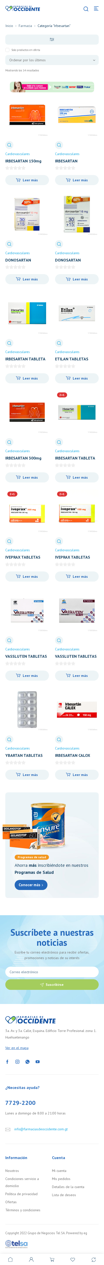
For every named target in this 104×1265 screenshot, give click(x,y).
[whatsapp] (27, 1061)
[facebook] (7, 1061)
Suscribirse (55, 984)
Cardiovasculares (17, 154)
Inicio (9, 25)
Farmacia (25, 25)
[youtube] (38, 1061)
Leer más (30, 180)
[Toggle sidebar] (52, 40)
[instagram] (17, 1061)
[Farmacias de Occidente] (22, 8)
